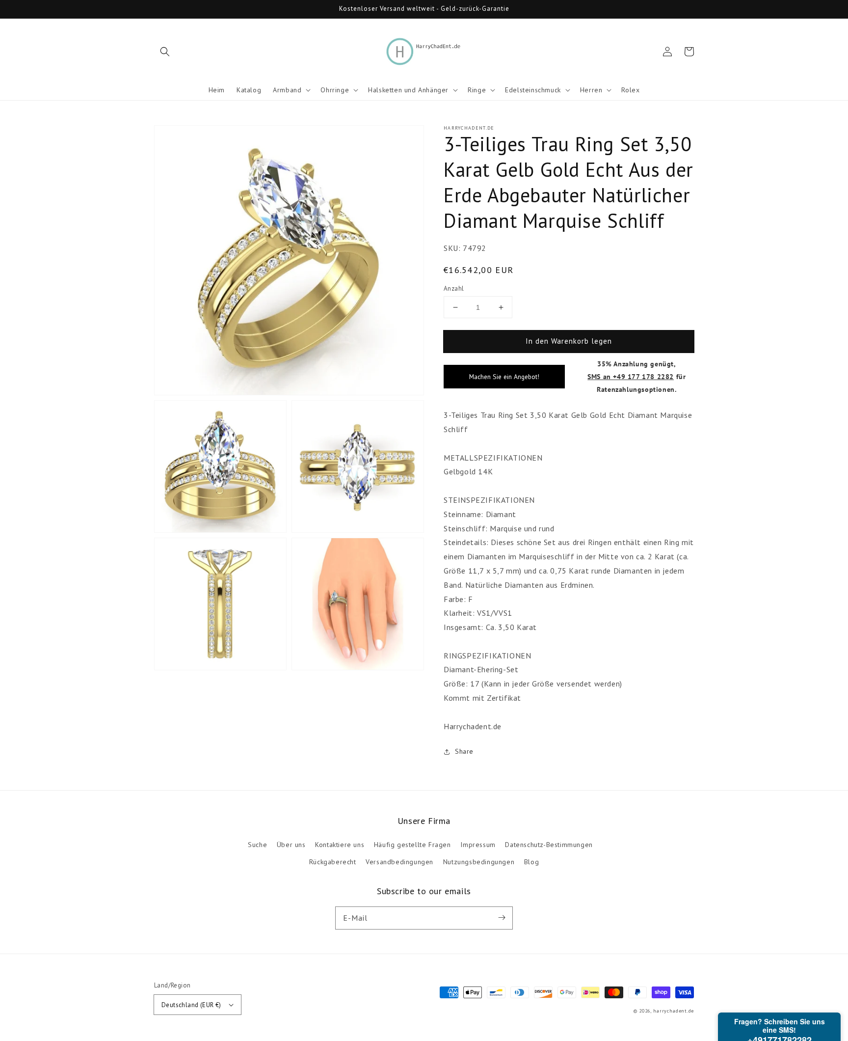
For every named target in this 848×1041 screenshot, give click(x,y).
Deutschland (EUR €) (191, 1005)
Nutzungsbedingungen (478, 861)
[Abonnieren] (501, 918)
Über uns (291, 844)
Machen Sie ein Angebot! (504, 376)
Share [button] (464, 751)
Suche (257, 844)
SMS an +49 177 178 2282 (630, 376)
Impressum (477, 844)
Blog (531, 861)
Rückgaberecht (332, 861)
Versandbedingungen (399, 861)
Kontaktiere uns (339, 844)
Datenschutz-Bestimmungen (548, 844)
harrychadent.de (673, 1011)
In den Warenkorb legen (569, 341)
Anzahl (454, 288)
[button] (165, 51)
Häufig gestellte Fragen (412, 844)
